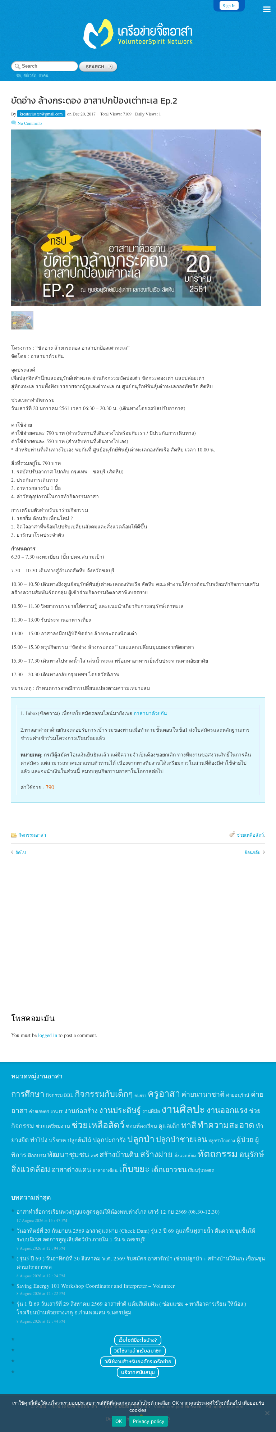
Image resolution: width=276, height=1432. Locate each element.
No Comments (30, 123)
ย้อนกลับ (253, 852)
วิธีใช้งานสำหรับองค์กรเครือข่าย (138, 1361)
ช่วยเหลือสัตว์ (250, 835)
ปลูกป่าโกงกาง (221, 1140)
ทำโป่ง (38, 1140)
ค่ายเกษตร (39, 1111)
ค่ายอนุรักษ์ (237, 1095)
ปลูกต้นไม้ (79, 1140)
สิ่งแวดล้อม (185, 1155)
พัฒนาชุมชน (68, 1154)
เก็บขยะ (134, 1168)
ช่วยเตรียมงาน (53, 1125)
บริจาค (57, 1140)
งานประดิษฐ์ (120, 1110)
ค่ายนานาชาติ (203, 1094)
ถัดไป (20, 852)
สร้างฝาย (156, 1154)
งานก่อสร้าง (81, 1110)
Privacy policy (149, 1421)
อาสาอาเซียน (105, 1170)
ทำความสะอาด (226, 1125)
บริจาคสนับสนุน (138, 1372)
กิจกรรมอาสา (32, 835)
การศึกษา (28, 1093)
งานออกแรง (227, 1110)
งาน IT (57, 1111)
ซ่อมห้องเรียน (141, 1125)
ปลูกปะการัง (109, 1139)
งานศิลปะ (183, 1109)
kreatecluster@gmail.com (42, 114)
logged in (47, 1035)
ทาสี (188, 1125)
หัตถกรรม (217, 1153)
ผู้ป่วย (245, 1139)
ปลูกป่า (141, 1139)
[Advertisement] (138, 944)
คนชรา (140, 1095)
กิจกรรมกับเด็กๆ (104, 1093)
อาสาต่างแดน (71, 1169)
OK (118, 1421)
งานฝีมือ (151, 1111)
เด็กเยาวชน (169, 1169)
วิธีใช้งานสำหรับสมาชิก (137, 1351)
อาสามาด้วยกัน (150, 713)
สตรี (94, 1155)
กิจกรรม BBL (59, 1095)
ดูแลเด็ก (169, 1126)
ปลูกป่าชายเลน (181, 1139)
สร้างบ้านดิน (119, 1154)
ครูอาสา (164, 1093)
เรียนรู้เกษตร (201, 1170)
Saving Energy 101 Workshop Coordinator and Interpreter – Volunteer (96, 1285)
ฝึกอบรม (37, 1155)
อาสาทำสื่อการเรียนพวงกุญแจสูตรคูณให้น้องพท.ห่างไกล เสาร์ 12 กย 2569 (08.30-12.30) (118, 1211)
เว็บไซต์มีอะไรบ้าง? (138, 1340)
